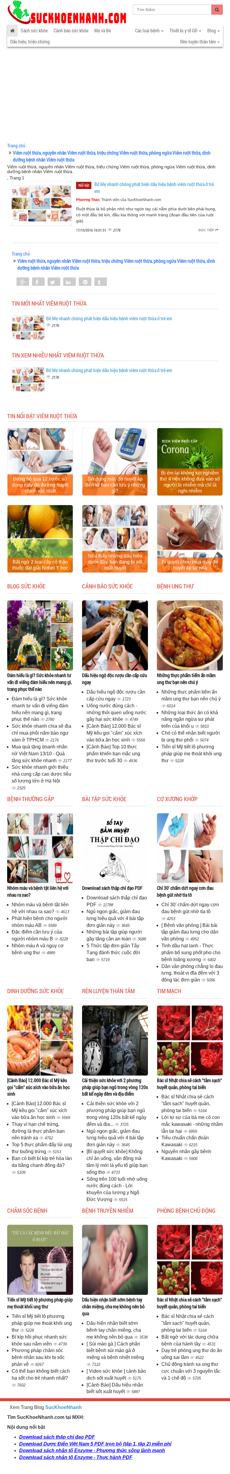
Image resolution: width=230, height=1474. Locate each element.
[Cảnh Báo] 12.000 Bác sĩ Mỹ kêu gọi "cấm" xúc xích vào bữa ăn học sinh (114, 733)
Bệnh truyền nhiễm (107, 1210)
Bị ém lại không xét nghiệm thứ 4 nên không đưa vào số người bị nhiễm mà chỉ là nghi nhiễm (190, 481)
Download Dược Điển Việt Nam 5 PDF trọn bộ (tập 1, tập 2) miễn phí (95, 1443)
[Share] (23, 282)
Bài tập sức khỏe (104, 799)
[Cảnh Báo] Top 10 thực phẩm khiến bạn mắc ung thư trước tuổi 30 (113, 753)
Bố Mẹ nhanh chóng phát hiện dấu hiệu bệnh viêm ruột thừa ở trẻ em (109, 318)
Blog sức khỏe (26, 586)
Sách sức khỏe (34, 30)
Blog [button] (212, 30)
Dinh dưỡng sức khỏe (35, 991)
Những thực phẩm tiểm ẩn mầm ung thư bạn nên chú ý (186, 678)
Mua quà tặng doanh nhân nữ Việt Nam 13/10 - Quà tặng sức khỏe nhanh (39, 753)
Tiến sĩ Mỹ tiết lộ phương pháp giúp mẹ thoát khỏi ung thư (191, 753)
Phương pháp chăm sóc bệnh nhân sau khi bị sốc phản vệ (38, 1357)
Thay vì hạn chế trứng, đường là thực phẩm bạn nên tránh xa (38, 1131)
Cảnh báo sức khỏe (71, 30)
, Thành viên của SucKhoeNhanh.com (118, 200)
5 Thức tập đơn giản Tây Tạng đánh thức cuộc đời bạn (113, 952)
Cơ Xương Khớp (177, 799)
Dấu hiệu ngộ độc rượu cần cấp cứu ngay (114, 678)
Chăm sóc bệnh (27, 1210)
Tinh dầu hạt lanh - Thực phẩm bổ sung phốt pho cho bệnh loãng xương (190, 952)
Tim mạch (169, 991)
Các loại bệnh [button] (148, 30)
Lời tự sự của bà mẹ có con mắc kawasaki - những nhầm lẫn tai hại (192, 1124)
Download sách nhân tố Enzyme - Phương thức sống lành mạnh (92, 1450)
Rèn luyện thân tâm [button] (198, 41)
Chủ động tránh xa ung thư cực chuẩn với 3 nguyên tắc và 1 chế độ (190, 1371)
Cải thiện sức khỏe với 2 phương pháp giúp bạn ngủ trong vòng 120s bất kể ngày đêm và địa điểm (115, 1087)
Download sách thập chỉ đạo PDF (112, 888)
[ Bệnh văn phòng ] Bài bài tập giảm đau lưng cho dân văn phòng (189, 932)
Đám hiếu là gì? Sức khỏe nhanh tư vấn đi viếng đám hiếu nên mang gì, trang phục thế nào (39, 682)
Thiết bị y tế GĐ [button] (184, 30)
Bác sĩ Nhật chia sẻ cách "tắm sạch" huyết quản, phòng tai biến (189, 1083)
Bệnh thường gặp (30, 799)
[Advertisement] (115, 96)
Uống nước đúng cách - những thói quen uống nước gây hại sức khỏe (116, 712)
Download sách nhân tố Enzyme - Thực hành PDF (75, 1457)
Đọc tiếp (207, 230)
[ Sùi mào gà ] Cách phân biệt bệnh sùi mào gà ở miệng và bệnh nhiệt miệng (115, 1350)
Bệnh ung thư (175, 586)
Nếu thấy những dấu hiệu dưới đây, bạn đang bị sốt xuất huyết (115, 561)
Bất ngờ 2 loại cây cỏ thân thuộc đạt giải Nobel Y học (40, 564)
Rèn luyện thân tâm (108, 991)
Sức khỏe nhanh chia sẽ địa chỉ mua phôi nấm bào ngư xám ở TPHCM (41, 733)
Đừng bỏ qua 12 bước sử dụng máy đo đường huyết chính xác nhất (40, 484)
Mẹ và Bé (102, 30)
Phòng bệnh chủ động (186, 1210)
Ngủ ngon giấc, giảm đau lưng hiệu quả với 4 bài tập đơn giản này (115, 918)
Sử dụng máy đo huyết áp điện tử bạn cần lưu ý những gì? (115, 484)
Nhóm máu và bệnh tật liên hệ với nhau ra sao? (38, 891)
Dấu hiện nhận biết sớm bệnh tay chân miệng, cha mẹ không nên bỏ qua (113, 1306)
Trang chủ (16, 145)
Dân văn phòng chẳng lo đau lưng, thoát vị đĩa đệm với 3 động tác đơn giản (192, 973)
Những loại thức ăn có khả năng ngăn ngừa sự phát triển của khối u (189, 719)
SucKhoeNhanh (63, 1407)
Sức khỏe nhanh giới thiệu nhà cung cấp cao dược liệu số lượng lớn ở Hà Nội (41, 774)
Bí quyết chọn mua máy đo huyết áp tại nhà (190, 564)
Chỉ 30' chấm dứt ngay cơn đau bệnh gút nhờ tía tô (185, 891)
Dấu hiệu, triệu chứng (30, 41)
